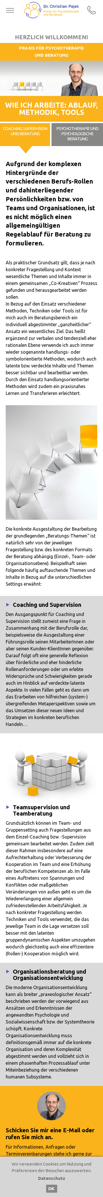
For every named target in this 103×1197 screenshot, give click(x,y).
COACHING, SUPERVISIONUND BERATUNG (25, 131)
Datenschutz (51, 1178)
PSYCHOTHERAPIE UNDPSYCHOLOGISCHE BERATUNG (77, 133)
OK (51, 1188)
